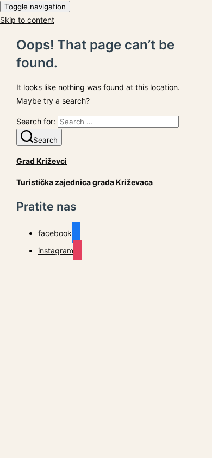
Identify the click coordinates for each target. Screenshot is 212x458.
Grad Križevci (41, 161)
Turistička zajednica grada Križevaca (84, 182)
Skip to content (27, 19)
